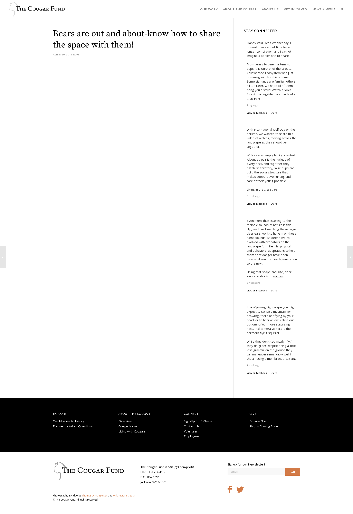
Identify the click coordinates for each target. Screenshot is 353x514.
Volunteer (191, 431)
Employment (193, 436)
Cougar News (127, 426)
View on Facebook (257, 112)
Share (274, 112)
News (76, 54)
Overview (125, 421)
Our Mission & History (68, 421)
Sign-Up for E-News (198, 421)
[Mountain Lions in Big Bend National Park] (3, 257)
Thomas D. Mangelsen (94, 495)
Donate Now (258, 421)
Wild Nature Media (124, 495)
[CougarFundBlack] (37, 9)
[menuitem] (209, 9)
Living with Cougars (132, 431)
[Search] (342, 9)
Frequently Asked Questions (73, 426)
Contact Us (191, 426)
